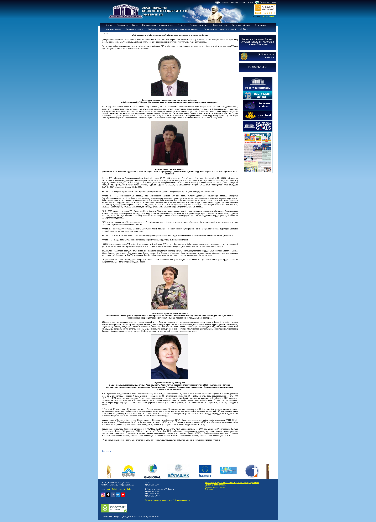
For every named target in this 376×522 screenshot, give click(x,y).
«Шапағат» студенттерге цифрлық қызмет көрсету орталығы (232, 483)
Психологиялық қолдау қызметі (220, 29)
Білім (134, 25)
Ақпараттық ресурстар (215, 487)
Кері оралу (106, 451)
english (273, 16)
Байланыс (209, 489)
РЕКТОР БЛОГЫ (257, 67)
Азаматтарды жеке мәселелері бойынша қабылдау (167, 500)
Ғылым (181, 25)
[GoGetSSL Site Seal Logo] (114, 512)
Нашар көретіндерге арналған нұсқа (236, 2)
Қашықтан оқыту (134, 29)
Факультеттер (220, 25)
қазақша (256, 16)
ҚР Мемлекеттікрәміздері (265, 55)
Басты (108, 25)
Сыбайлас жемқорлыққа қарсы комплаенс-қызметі (173, 29)
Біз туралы (122, 25)
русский (265, 16)
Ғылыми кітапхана (199, 25)
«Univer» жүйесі (113, 29)
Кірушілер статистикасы (215, 485)
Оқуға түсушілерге (240, 25)
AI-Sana (244, 29)
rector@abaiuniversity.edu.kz (119, 489)
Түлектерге (260, 25)
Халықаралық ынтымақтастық (157, 25)
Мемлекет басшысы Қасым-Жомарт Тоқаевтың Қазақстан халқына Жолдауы (257, 42)
